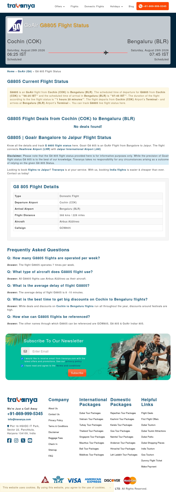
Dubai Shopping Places (152, 442)
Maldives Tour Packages (91, 454)
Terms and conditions (68, 365)
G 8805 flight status (58, 145)
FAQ (50, 455)
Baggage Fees (55, 438)
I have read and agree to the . (52, 365)
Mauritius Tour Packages (91, 442)
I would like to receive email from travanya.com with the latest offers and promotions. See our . (54, 360)
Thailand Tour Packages (91, 430)
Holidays (115, 6)
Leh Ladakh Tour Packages (124, 454)
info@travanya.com (19, 419)
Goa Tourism (147, 454)
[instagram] (16, 441)
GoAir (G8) (25, 71)
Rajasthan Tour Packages (123, 413)
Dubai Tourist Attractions (153, 430)
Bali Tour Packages (89, 448)
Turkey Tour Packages (90, 424)
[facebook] (9, 441)
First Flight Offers (150, 419)
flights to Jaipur (39, 169)
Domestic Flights (94, 6)
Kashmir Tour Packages (122, 419)
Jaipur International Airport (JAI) (79, 149)
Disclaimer (53, 432)
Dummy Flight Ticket (151, 460)
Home (11, 71)
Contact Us (54, 414)
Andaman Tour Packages (122, 442)
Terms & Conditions (58, 426)
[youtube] (30, 441)
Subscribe (77, 373)
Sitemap (52, 449)
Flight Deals (147, 413)
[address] (8, 426)
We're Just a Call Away (22, 408)
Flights (75, 6)
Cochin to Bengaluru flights (75, 306)
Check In (52, 444)
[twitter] (23, 441)
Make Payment (148, 466)
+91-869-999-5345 (154, 6)
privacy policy (74, 361)
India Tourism (148, 448)
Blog (131, 6)
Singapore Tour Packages (92, 436)
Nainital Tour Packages (121, 436)
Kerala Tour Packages (121, 424)
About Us (53, 408)
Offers (59, 6)
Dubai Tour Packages (90, 413)
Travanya (58, 169)
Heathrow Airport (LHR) (34, 149)
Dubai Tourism (148, 424)
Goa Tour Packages (120, 430)
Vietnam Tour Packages (91, 419)
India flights (118, 169)
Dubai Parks (147, 436)
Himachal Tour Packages (122, 448)
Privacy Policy (55, 420)
